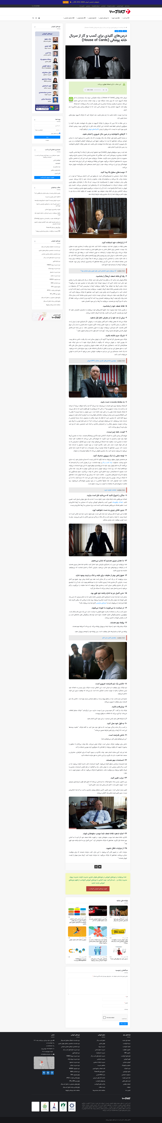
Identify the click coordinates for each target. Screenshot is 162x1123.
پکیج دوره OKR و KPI (55, 294)
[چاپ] (96, 866)
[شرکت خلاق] (45, 1110)
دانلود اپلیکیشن (126, 1072)
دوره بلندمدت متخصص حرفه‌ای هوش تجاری (49, 250)
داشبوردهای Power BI (99, 1072)
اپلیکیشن (103, 6)
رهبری (120, 31)
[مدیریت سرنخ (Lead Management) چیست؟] (77, 951)
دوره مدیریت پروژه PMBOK (53, 265)
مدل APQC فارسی (100, 1075)
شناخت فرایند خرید (110, 490)
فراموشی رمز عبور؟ (39, 130)
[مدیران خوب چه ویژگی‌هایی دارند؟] (119, 951)
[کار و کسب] (119, 11)
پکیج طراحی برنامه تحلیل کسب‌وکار (51, 301)
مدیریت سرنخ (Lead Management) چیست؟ (80, 959)
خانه (125, 27)
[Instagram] (52, 1073)
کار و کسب (125, 18)
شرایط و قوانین (126, 1084)
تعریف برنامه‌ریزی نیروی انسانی (52, 209)
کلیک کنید (66, 2)
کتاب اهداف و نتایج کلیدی (99, 1068)
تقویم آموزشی (120, 6)
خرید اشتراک (127, 1068)
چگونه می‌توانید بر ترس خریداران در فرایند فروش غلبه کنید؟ (47, 214)
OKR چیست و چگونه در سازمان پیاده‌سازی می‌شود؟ (48, 231)
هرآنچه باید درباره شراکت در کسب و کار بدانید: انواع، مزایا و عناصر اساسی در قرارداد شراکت (98, 941)
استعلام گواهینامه (95, 6)
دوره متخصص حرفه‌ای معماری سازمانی (51, 254)
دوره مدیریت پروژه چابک (54, 268)
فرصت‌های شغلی (126, 1081)
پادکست (121, 27)
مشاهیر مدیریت (101, 1065)
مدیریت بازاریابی (101, 1059)
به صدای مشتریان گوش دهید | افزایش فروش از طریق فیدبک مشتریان (47, 223)
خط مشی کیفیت (126, 1078)
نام (127, 997)
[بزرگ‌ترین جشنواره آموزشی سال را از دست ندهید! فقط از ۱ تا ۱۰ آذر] (98, 911)
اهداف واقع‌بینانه (117, 502)
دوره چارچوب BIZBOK (55, 279)
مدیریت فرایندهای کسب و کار (98, 1056)
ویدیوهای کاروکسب (100, 1081)
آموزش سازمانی (126, 1062)
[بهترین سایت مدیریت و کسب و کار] (54, 1109)
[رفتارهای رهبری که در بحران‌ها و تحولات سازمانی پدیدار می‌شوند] (98, 951)
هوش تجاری (102, 1043)
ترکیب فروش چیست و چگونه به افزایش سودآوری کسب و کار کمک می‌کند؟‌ (119, 941)
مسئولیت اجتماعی (126, 1075)
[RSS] (44, 1073)
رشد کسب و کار (107, 462)
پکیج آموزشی (92, 18)
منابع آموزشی (81, 18)
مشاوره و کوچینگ (111, 6)
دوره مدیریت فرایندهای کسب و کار (52, 258)
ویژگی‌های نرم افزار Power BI (53, 227)
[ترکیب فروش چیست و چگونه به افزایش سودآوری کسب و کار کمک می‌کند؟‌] (119, 931)
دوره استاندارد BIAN (55, 283)
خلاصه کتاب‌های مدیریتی (99, 1078)
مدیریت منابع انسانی (100, 1050)
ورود (47, 137)
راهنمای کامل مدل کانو (109, 638)
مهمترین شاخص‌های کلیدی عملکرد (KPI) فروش (101, 361)
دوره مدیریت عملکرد (55, 276)
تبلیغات (128, 1087)
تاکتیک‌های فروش (93, 129)
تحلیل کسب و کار (101, 1040)
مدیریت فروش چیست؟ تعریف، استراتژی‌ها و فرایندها (47, 200)
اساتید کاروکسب (126, 1047)
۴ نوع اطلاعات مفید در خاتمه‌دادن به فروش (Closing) (47, 218)
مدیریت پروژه (102, 1047)
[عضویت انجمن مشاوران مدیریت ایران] (71, 1110)
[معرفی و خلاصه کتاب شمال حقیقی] (77, 931)
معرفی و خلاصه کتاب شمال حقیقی (77, 940)
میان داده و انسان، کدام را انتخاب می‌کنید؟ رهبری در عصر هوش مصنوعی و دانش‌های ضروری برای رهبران (77, 921)
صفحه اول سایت (126, 1040)
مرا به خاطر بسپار (55, 133)
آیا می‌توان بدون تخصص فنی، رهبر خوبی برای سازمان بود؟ (98, 271)
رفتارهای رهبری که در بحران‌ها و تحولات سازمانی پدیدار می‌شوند (99, 959)
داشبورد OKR (127, 1053)
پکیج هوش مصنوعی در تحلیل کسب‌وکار (50, 297)
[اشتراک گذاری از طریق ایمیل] (99, 866)
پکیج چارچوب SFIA (55, 287)
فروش (116, 31)
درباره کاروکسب (126, 1043)
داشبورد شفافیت (126, 1050)
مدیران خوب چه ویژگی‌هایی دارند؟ (119, 959)
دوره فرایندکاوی (56, 261)
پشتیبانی (88, 6)
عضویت (47, 140)
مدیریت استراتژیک (100, 1053)
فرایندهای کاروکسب (125, 1056)
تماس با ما (82, 6)
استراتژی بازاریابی (101, 603)
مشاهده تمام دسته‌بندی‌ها (99, 1090)
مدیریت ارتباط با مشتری (99, 1062)
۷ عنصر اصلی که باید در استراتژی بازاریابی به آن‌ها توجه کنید (48, 205)
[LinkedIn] (48, 1073)
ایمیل (126, 1003)
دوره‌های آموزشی (103, 18)
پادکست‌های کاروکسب (99, 1084)
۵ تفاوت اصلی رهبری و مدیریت (52, 197)
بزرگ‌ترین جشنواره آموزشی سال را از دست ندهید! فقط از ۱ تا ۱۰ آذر (98, 920)
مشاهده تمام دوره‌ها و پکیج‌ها (53, 305)
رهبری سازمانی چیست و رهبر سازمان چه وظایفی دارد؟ (47, 193)
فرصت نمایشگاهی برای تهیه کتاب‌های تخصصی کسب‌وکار (121, 920)
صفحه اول (127, 6)
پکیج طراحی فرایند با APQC (53, 290)
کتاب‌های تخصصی (68, 18)
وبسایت (126, 1009)
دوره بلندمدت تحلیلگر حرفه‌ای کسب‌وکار (50, 247)
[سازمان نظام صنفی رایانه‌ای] (63, 1109)
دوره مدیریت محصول (55, 272)
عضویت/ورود (115, 18)
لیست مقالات (102, 1087)
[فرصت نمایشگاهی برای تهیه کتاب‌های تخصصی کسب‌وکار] (119, 911)
